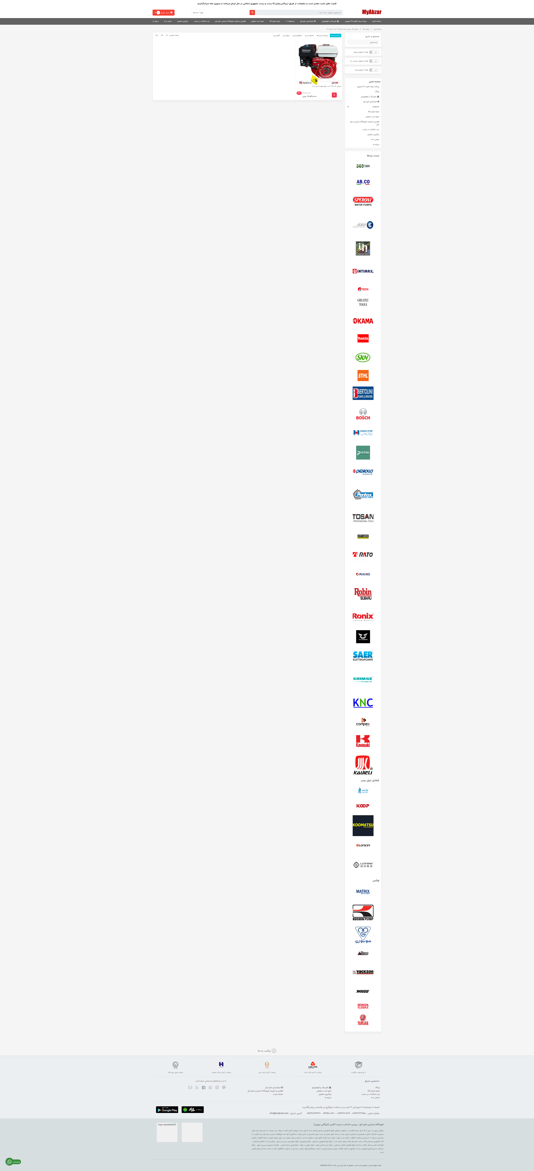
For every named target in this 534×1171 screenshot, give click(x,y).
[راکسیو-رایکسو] (363, 574)
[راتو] (363, 554)
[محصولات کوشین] (363, 912)
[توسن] (363, 518)
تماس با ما (168, 21)
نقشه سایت (278, 1094)
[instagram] (217, 1088)
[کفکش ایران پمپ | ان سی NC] (363, 791)
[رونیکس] (363, 617)
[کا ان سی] (363, 702)
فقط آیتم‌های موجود (360, 52)
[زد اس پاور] (363, 637)
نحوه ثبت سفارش (257, 21)
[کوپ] (363, 806)
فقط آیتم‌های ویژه (361, 69)
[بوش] (363, 413)
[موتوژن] (363, 935)
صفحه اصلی (376, 21)
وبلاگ (377, 91)
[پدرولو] (363, 472)
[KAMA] (363, 320)
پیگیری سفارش (182, 21)
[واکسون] (363, 971)
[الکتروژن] (363, 225)
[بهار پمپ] (363, 433)
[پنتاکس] (363, 495)
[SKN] (363, 357)
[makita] (363, 339)
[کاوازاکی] (363, 741)
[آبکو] (363, 182)
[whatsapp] (210, 1088)
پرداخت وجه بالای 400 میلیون (356, 21)
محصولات (291, 21)
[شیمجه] (363, 679)
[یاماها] (363, 1019)
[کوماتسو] (363, 825)
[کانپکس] (363, 722)
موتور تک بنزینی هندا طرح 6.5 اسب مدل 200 (342, 29)
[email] (190, 1088)
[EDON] (363, 289)
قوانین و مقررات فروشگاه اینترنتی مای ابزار (230, 21)
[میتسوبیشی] (363, 953)
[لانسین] (363, 845)
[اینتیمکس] (363, 271)
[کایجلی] (363, 764)
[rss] (197, 1088)
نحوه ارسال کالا (275, 21)
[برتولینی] (363, 393)
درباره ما (156, 21)
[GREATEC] (363, 302)
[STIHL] (363, 375)
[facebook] (203, 1088)
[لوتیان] (363, 864)
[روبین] (363, 594)
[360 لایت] (363, 166)
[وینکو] (363, 991)
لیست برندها (373, 156)
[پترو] (363, 453)
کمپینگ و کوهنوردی (329, 21)
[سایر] (363, 656)
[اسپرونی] (363, 201)
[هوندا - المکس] (363, 1006)
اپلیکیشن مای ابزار (307, 21)
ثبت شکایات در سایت (202, 21)
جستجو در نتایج (372, 36)
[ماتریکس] (363, 893)
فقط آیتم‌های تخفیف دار (359, 61)
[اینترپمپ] (363, 248)
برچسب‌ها (366, 29)
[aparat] (223, 1088)
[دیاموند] (363, 536)
